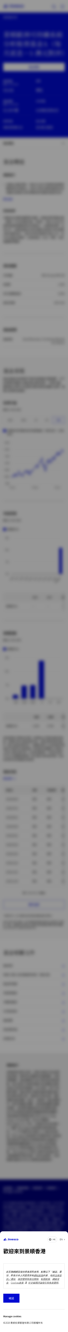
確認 (11, 1298)
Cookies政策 (17, 1282)
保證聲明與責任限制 (28, 1279)
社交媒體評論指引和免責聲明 (43, 1282)
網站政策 (38, 1275)
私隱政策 (45, 1279)
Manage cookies (12, 1316)
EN (61, 1239)
